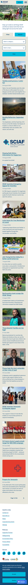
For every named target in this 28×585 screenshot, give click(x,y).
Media (4, 518)
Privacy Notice (6, 541)
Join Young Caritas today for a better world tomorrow (14, 254)
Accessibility (5, 544)
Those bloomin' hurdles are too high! (14, 327)
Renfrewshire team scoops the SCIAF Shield (14, 289)
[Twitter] (4, 553)
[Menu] (25, 2)
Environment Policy (7, 538)
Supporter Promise (7, 532)
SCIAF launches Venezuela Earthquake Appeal (14, 402)
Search (20, 34)
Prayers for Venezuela (14, 476)
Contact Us (5, 512)
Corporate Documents (8, 521)
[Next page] (24, 498)
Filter (14, 54)
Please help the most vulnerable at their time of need (14, 366)
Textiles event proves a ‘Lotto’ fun (14, 78)
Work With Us (5, 515)
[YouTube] (19, 553)
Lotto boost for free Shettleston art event (14, 217)
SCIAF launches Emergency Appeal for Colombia (14, 181)
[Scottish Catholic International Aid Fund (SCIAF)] (4, 2)
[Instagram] (14, 553)
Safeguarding (6, 535)
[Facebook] (9, 553)
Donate (20, 2)
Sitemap (4, 524)
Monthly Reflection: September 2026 (14, 114)
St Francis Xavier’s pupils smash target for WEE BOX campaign (14, 439)
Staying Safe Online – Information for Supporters (14, 147)
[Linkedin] (24, 553)
